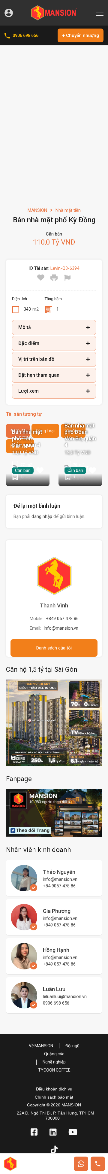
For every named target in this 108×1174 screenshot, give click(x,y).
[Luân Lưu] (24, 1005)
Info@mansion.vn (61, 628)
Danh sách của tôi (54, 648)
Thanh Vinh (54, 605)
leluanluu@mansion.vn (65, 996)
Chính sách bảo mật (54, 1097)
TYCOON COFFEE (54, 1070)
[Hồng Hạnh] (24, 966)
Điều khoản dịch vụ (54, 1089)
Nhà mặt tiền (68, 210)
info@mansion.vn (60, 879)
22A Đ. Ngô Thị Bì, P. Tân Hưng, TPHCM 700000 (55, 1116)
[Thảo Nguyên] (24, 888)
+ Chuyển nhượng (80, 35)
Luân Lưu (54, 989)
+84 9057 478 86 (59, 886)
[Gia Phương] (24, 927)
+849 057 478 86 (62, 618)
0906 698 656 (25, 35)
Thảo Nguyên (59, 872)
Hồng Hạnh (56, 950)
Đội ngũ (72, 1045)
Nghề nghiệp (54, 1062)
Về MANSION (41, 1045)
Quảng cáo (54, 1053)
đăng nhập (42, 516)
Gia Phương (56, 911)
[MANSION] (54, 18)
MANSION (37, 210)
